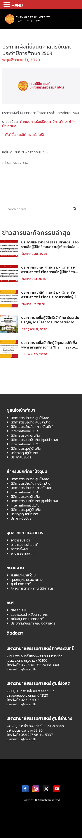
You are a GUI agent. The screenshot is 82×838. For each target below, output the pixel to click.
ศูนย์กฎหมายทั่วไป (23, 575)
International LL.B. (25, 431)
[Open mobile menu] (73, 19)
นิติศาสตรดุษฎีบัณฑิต (26, 448)
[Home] (27, 23)
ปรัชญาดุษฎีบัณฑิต (24, 452)
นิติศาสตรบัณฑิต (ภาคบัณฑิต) (32, 426)
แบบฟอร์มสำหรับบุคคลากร (29, 614)
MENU (17, 5)
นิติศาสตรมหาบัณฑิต (25, 435)
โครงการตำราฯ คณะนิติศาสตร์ (32, 588)
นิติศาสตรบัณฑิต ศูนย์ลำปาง (30, 422)
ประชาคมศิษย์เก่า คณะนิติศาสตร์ (33, 623)
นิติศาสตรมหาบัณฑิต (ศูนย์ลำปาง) (34, 439)
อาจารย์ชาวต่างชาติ (24, 544)
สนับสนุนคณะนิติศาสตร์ (27, 618)
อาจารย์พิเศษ (20, 549)
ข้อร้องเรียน (19, 610)
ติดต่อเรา (15, 633)
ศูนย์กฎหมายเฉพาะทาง (27, 579)
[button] (7, 5)
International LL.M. (25, 444)
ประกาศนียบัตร (21, 457)
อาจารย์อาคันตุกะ (23, 553)
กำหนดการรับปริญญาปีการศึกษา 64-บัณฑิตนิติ (38, 123)
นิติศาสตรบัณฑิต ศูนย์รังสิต (30, 417)
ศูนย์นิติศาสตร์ (21, 583)
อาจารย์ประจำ (20, 540)
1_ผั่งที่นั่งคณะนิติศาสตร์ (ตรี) (23, 134)
